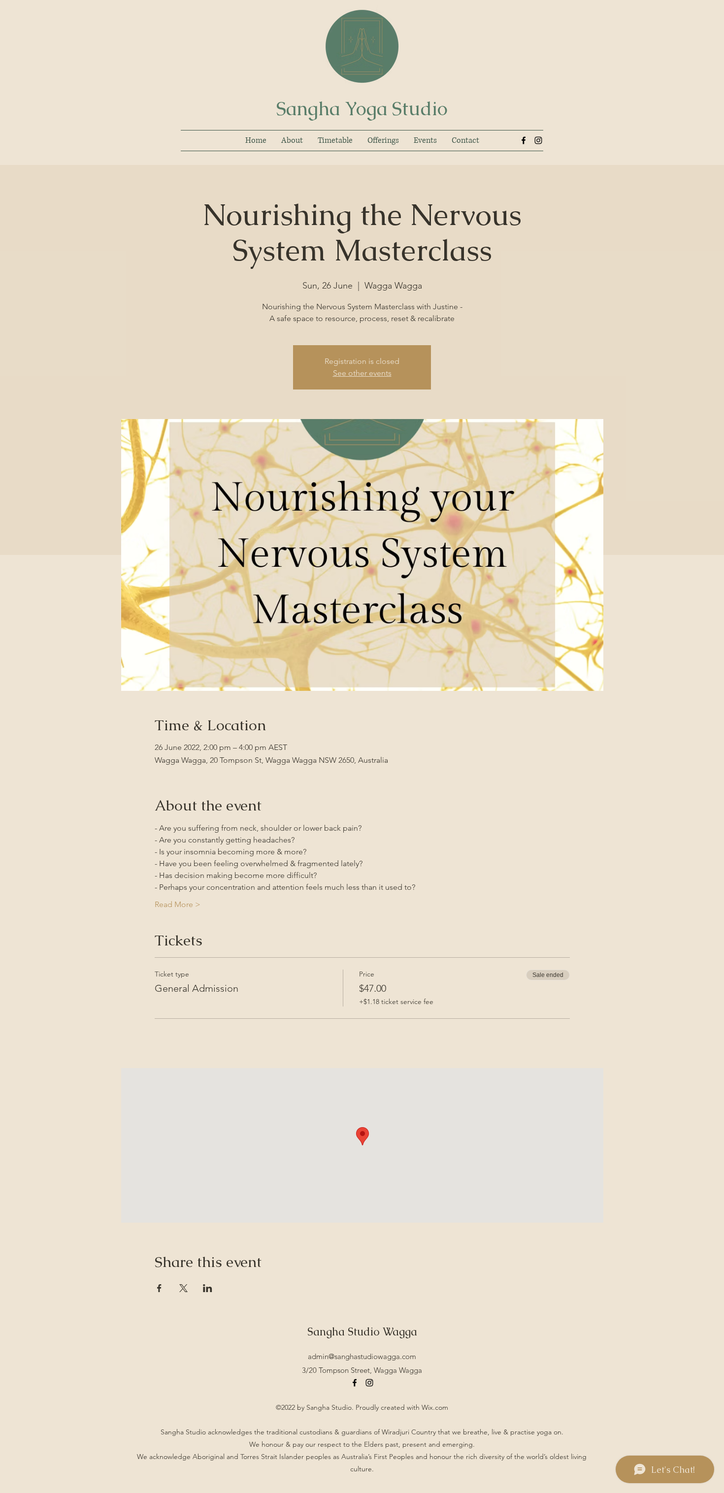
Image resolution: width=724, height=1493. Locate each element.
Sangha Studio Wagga (362, 1332)
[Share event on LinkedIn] (207, 1288)
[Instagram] (538, 140)
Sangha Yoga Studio (362, 108)
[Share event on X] (183, 1288)
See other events (362, 373)
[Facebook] (523, 140)
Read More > (177, 904)
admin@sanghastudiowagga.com (362, 1356)
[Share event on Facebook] (159, 1288)
